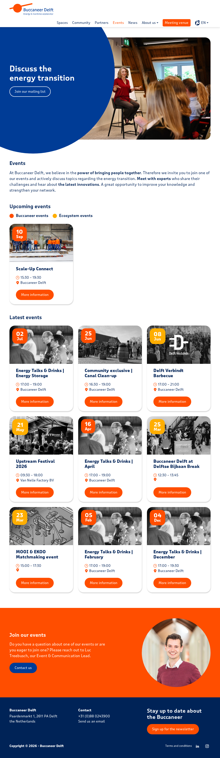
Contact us (23, 668)
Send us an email (91, 721)
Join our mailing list (30, 91)
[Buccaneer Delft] (31, 9)
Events (118, 22)
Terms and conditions (178, 746)
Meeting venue (176, 22)
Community (81, 22)
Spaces (62, 22)
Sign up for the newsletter (173, 729)
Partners (101, 22)
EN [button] (203, 22)
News (133, 22)
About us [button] (149, 22)
